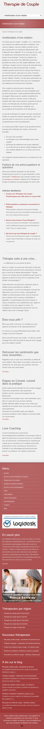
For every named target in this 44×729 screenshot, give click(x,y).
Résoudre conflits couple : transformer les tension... (18, 667)
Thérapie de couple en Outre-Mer (14, 627)
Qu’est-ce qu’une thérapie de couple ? (21, 233)
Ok (22, 726)
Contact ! (7, 505)
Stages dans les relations (12, 480)
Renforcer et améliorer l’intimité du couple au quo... (18, 694)
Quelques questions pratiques (13, 484)
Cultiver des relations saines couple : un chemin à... (18, 685)
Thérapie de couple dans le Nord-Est (15, 624)
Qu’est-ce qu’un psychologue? (13, 487)
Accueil (6, 473)
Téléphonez (16, 177)
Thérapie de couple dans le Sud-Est (15, 617)
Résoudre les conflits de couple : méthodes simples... (19, 703)
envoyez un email (11, 179)
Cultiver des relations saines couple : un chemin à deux (21, 647)
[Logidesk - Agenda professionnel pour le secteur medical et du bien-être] (19, 528)
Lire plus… (6, 371)
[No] (41, 721)
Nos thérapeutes (9, 501)
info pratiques (8, 494)
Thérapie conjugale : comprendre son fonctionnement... (19, 676)
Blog (5, 508)
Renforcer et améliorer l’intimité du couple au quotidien (21, 651)
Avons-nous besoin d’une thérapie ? (20, 220)
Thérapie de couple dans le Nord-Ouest (16, 613)
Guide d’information (10, 498)
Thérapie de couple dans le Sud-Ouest (16, 620)
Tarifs (5, 491)
